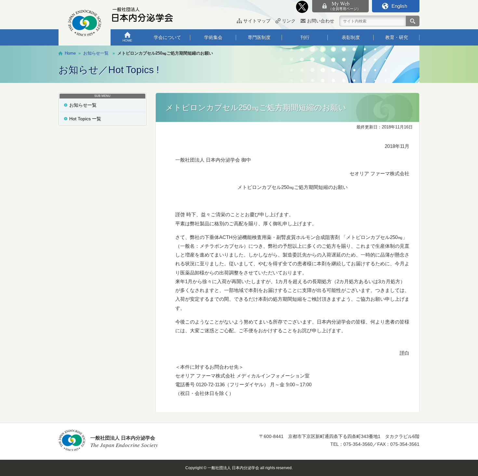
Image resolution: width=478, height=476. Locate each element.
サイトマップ (257, 20)
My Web (344, 5)
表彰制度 (351, 37)
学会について (167, 37)
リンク (289, 20)
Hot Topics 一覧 (85, 118)
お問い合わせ (320, 20)
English (399, 6)
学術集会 (213, 37)
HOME (127, 40)
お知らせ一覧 (83, 105)
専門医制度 (259, 37)
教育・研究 (396, 37)
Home (70, 53)
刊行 (305, 37)
